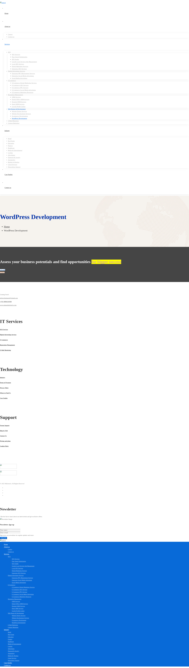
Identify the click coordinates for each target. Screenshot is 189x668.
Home (7, 226)
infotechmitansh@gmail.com (9, 298)
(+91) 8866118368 (6, 301)
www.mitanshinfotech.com (8, 305)
